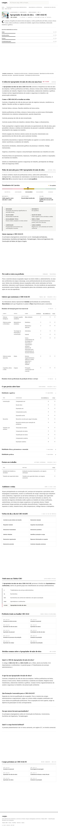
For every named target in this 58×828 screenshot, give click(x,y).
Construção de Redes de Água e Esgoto (14, 241)
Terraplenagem (31, 239)
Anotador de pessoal (33, 73)
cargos (5, 2)
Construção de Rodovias (39, 237)
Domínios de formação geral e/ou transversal (27, 308)
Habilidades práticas (27, 454)
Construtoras (6, 239)
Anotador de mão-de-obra (21, 73)
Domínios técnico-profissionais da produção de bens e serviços (27, 379)
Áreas (10, 822)
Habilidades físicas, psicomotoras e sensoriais (27, 449)
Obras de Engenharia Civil (45, 239)
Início (3, 7)
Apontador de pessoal (18, 75)
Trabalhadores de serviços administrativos (16, 7)
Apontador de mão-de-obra (47, 73)
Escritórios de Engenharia (18, 239)
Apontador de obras (7, 75)
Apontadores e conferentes (35, 7)
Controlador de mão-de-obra (32, 75)
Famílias (14, 822)
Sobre (23, 822)
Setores (19, 822)
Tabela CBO (5, 822)
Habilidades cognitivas (27, 393)
